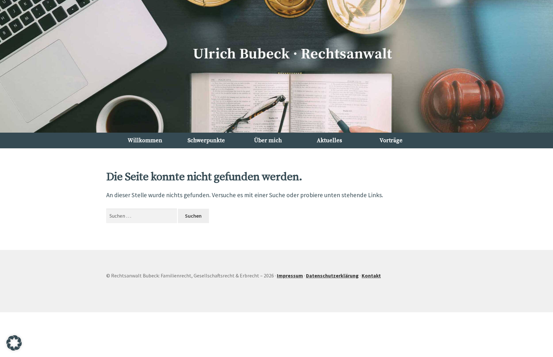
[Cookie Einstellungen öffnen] (14, 348)
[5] (290, 127)
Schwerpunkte (206, 140)
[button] (8, 66)
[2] (270, 127)
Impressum (290, 275)
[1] (263, 127)
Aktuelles (329, 140)
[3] (276, 127)
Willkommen (145, 140)
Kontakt (371, 275)
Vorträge (391, 140)
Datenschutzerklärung (332, 275)
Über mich (268, 140)
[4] (283, 127)
